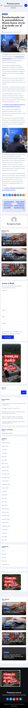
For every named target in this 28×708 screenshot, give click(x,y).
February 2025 (5, 467)
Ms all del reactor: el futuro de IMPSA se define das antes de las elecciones (13, 641)
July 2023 (4, 533)
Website (4, 323)
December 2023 (6, 515)
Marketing (4, 561)
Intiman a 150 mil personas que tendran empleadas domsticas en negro (19, 204)
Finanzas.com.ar (13, 4)
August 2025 (5, 446)
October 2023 (5, 522)
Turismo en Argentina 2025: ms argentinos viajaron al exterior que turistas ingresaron (13, 656)
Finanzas (4, 557)
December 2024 (6, 474)
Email (3, 316)
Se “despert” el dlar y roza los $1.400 (13, 257)
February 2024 (5, 508)
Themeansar (14, 706)
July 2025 (4, 449)
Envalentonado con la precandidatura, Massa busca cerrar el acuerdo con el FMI (13, 23)
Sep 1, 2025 (16, 243)
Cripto (3, 550)
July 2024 (4, 491)
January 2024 (5, 512)
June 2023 (4, 536)
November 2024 (6, 477)
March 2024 (5, 505)
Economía (4, 14)
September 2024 (6, 484)
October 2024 (5, 481)
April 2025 (4, 460)
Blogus (21, 704)
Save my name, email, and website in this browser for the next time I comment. (12, 332)
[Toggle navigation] (1, 5)
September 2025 (6, 442)
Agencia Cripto (9, 32)
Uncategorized (5, 564)
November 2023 (6, 519)
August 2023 (5, 529)
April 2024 (4, 501)
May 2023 (4, 540)
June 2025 (4, 453)
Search (4, 388)
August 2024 (5, 488)
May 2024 (4, 498)
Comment (4, 290)
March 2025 (5, 463)
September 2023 (6, 526)
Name (3, 310)
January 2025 (5, 470)
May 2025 (4, 456)
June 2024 (4, 494)
